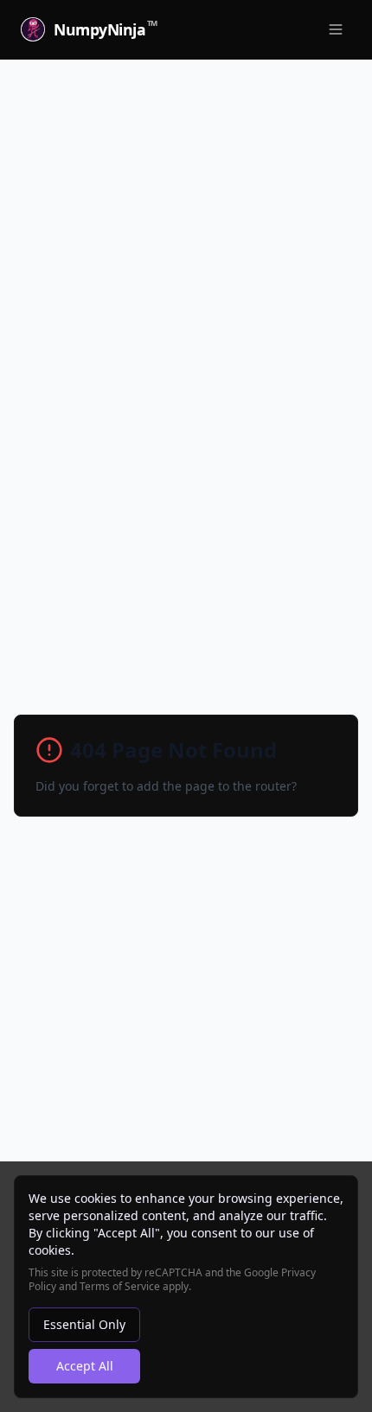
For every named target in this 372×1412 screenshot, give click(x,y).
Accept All (84, 1366)
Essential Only (84, 1324)
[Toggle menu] (335, 29)
